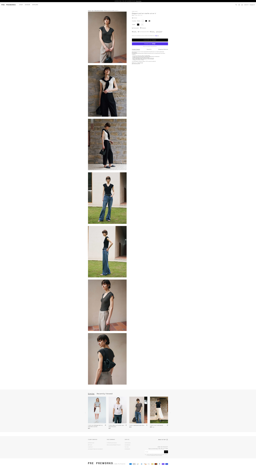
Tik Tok (127, 446)
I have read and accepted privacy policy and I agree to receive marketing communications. (157, 455)
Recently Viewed (105, 394)
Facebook (127, 444)
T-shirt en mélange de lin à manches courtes (95, 426)
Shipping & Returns (163, 49)
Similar (91, 394)
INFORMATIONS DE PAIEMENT (95, 449)
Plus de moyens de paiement (150, 46)
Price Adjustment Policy (114, 444)
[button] (236, 5)
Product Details (136, 49)
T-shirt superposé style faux (136, 425)
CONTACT (90, 446)
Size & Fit (149, 49)
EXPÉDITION (91, 442)
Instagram (128, 442)
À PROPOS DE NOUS (112, 442)
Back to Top (162, 439)
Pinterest (127, 449)
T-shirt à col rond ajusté (156, 425)
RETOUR (90, 444)
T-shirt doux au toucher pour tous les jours (116, 426)
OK (166, 451)
